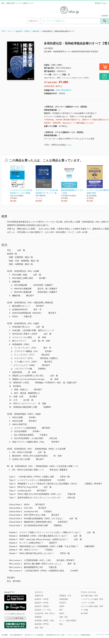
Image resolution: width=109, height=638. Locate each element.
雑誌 (61, 624)
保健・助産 (39, 628)
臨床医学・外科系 (41, 603)
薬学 (61, 610)
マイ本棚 (84, 610)
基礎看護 (38, 617)
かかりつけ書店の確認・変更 (92, 606)
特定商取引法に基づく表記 (55, 635)
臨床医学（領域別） (42, 606)
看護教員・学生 (65, 596)
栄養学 (61, 606)
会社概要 (4, 635)
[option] (23, 183)
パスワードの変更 (88, 603)
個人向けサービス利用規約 (34, 635)
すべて (10, 31)
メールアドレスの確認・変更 (92, 599)
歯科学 (61, 613)
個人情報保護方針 (16, 635)
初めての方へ (102, 3)
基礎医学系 (39, 596)
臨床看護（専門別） (42, 624)
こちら (69, 145)
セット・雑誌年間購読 (67, 621)
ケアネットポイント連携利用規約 (78, 635)
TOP (3, 31)
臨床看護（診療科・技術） (45, 621)
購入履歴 (84, 613)
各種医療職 (63, 599)
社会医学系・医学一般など (45, 613)
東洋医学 (62, 603)
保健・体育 (63, 617)
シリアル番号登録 (15, 618)
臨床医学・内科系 (23, 31)
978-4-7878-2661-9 (63, 90)
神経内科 (36, 31)
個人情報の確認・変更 (89, 596)
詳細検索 (104, 15)
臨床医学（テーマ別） (43, 610)
